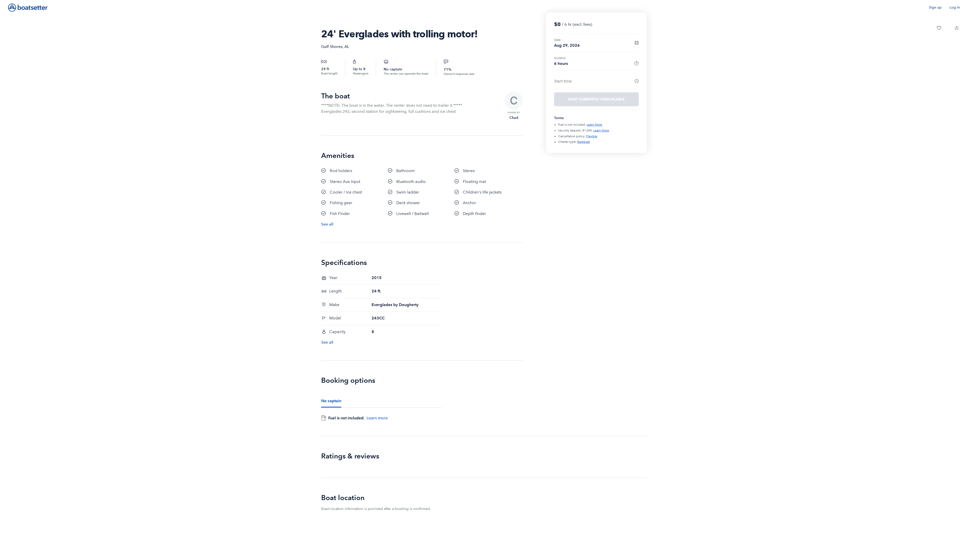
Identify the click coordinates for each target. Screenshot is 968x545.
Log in (955, 7)
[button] (939, 27)
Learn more (377, 417)
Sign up (935, 7)
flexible (591, 136)
